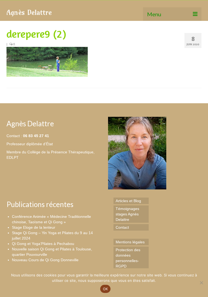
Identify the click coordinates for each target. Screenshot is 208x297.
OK (105, 289)
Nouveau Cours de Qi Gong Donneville (45, 260)
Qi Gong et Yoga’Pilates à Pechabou (43, 243)
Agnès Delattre (29, 12)
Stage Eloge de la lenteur (33, 227)
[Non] (201, 282)
